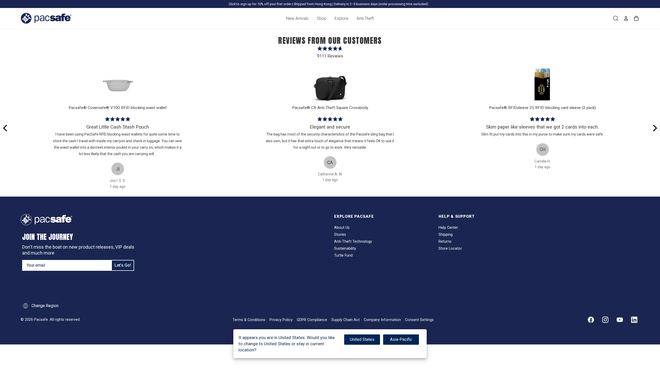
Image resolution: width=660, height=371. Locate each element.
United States (362, 339)
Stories (340, 234)
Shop (321, 18)
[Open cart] (636, 18)
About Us (342, 227)
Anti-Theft (365, 18)
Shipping (446, 234)
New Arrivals (297, 18)
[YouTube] (620, 320)
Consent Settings (419, 320)
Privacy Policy (281, 320)
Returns (445, 241)
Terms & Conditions (249, 320)
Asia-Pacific (401, 339)
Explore (341, 18)
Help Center (448, 227)
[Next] (654, 128)
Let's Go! (122, 265)
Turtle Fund (343, 255)
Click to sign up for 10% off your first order (260, 4)
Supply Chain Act (345, 320)
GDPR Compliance (312, 320)
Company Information (382, 320)
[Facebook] (591, 320)
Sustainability (345, 248)
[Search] (616, 18)
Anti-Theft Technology (353, 241)
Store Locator (450, 248)
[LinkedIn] (634, 320)
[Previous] (5, 128)
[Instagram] (605, 320)
